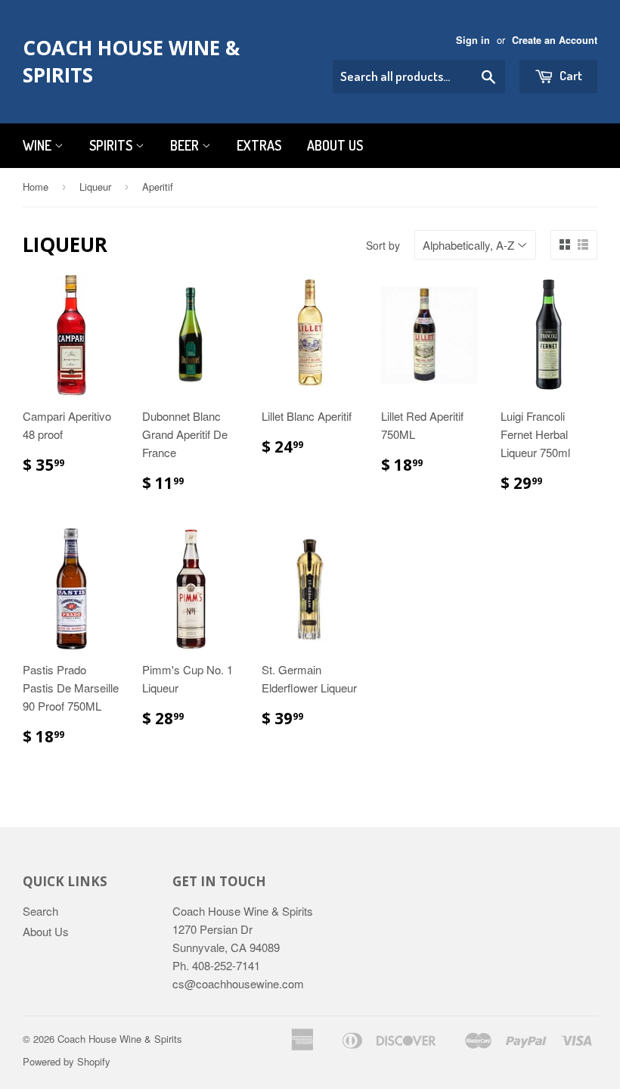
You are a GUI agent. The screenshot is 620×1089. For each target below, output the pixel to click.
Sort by (383, 245)
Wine (38, 145)
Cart (569, 75)
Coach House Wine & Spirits (131, 61)
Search (40, 911)
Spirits (112, 145)
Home (35, 186)
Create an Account (554, 40)
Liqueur (95, 186)
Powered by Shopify (66, 1061)
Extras (259, 145)
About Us (335, 145)
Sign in (473, 40)
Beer (186, 145)
